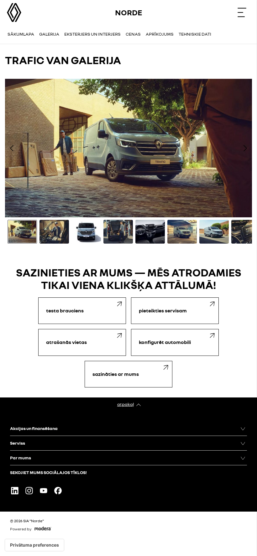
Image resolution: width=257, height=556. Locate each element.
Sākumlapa (21, 34)
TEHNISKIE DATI (195, 34)
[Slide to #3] (86, 232)
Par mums (20, 457)
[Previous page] (12, 148)
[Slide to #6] (182, 232)
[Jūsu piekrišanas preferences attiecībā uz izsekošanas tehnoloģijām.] (34, 545)
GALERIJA (49, 34)
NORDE (128, 12)
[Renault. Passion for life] (14, 12)
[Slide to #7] (214, 232)
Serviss (17, 443)
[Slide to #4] (118, 232)
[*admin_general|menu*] (242, 12)
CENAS (133, 34)
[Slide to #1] (22, 232)
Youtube (43, 490)
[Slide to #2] (54, 232)
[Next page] (245, 148)
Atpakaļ (125, 404)
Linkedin (14, 490)
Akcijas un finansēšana (34, 428)
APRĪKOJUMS (160, 34)
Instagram (29, 490)
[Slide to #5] (150, 232)
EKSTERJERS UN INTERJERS (92, 34)
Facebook (58, 490)
